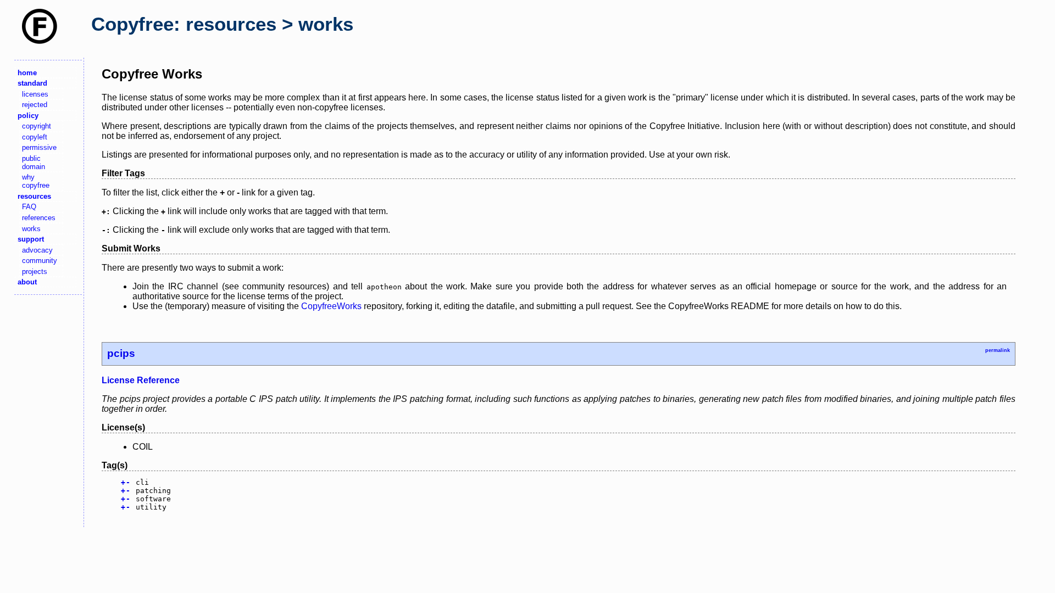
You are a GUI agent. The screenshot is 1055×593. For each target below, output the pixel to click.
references (38, 218)
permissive (39, 147)
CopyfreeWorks (331, 306)
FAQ (29, 207)
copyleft (34, 137)
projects (34, 271)
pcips (121, 353)
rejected (34, 104)
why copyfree (35, 181)
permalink (997, 350)
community (39, 260)
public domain (33, 162)
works (31, 229)
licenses (35, 94)
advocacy (37, 250)
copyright (36, 126)
